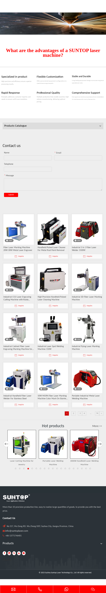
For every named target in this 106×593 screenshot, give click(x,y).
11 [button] (57, 468)
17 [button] (82, 468)
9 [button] (48, 468)
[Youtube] (19, 553)
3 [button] (24, 468)
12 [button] (61, 468)
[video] (18, 229)
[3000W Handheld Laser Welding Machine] (84, 444)
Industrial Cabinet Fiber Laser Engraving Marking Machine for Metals (17, 348)
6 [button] (36, 468)
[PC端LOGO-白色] (16, 498)
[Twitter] (14, 553)
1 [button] (15, 468)
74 (97, 413)
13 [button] (65, 468)
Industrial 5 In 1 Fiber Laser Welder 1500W (84, 248)
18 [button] (86, 468)
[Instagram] (24, 553)
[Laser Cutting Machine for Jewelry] (22, 444)
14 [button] (69, 468)
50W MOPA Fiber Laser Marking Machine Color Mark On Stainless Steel (53, 397)
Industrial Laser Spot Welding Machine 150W (51, 347)
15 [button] (73, 468)
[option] (21, 448)
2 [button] (19, 468)
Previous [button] (6, 444)
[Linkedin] (9, 553)
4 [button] (28, 468)
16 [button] (77, 468)
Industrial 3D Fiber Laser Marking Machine (87, 298)
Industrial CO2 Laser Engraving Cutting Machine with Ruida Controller (17, 298)
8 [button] (44, 468)
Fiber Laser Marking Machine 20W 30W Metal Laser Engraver (17, 248)
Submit (11, 195)
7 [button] (40, 468)
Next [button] (99, 444)
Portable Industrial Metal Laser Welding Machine (86, 397)
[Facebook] (4, 553)
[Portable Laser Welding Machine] (53, 444)
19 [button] (90, 468)
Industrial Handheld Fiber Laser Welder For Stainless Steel (17, 397)
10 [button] (53, 468)
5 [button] (32, 468)
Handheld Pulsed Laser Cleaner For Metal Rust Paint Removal (52, 248)
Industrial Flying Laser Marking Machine (86, 347)
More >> (97, 426)
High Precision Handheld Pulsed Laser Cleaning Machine (52, 298)
